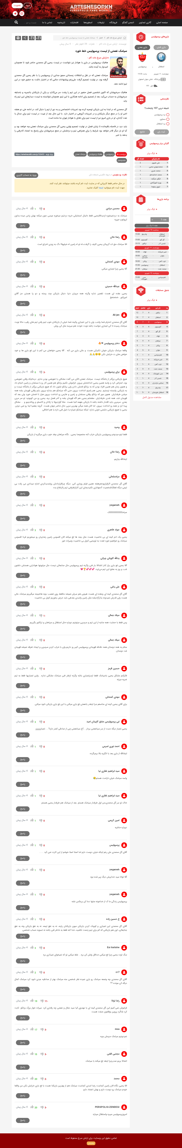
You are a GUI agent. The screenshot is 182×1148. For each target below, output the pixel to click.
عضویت (17, 5)
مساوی (163, 119)
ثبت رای (161, 132)
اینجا (101, 187)
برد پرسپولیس (160, 115)
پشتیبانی (91, 1143)
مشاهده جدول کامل (151, 397)
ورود (28, 5)
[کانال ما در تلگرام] (15, 13)
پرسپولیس (110, 154)
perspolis (122, 160)
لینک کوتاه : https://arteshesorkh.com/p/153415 (34, 154)
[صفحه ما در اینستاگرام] (21, 13)
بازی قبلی (161, 47)
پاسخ (22, 225)
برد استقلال (161, 124)
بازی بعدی (142, 47)
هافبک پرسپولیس (95, 154)
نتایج (142, 132)
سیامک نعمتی (80, 154)
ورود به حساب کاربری (26, 175)
